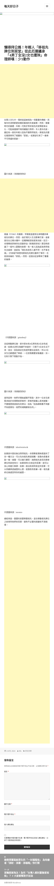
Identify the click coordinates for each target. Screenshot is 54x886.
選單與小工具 (47, 6)
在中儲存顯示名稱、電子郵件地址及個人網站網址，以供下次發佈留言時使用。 (26, 839)
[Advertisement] (27, 91)
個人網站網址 (9, 824)
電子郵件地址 (9, 814)
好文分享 (28, 751)
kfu (20, 751)
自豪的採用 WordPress (12, 883)
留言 (6, 771)
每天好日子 (11, 6)
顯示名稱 (8, 804)
